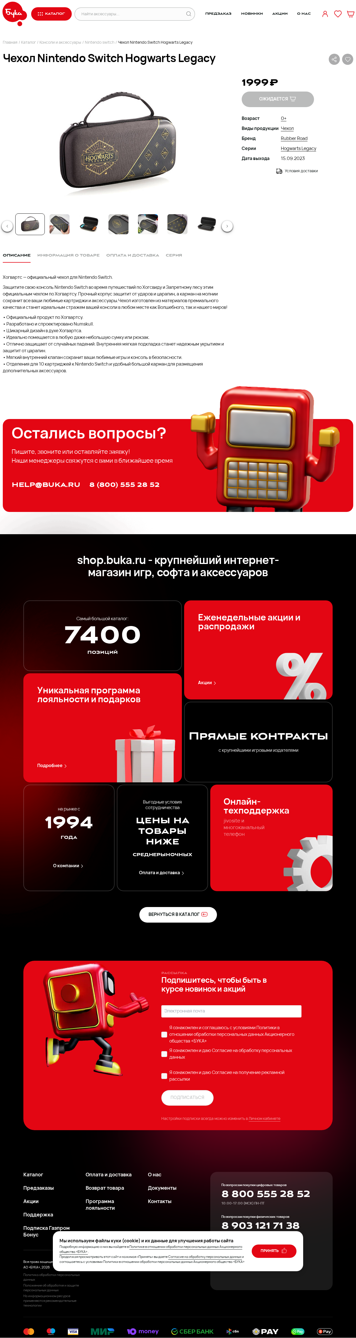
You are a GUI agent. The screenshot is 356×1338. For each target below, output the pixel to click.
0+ (283, 119)
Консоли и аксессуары (60, 43)
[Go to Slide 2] (59, 224)
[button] (117, 142)
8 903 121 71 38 (260, 1225)
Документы (162, 1188)
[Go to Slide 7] (207, 224)
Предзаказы (38, 1188)
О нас (304, 14)
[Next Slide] (227, 226)
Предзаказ (218, 14)
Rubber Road (294, 139)
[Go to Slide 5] (148, 224)
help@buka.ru (46, 485)
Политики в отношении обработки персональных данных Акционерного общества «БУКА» (231, 1035)
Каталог (28, 43)
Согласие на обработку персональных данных (204, 1257)
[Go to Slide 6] (177, 224)
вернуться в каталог (174, 915)
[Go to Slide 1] (30, 224)
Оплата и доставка (159, 873)
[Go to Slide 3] (89, 224)
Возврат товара (105, 1188)
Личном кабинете (264, 1119)
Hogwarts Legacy (298, 149)
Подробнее (50, 766)
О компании (66, 866)
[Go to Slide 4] (118, 224)
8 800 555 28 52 (265, 1194)
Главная (10, 43)
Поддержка (38, 1215)
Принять (270, 1251)
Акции (279, 14)
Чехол (287, 129)
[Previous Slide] (7, 226)
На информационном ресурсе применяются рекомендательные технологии (49, 1301)
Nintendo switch (99, 43)
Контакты (160, 1201)
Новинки (252, 14)
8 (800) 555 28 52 (124, 485)
